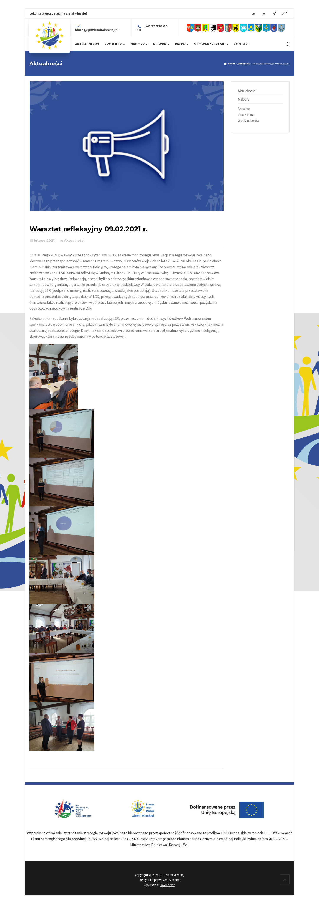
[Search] (287, 44)
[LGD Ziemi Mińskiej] (49, 36)
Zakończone (246, 115)
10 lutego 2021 (42, 240)
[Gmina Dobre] (213, 27)
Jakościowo (167, 885)
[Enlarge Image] (127, 146)
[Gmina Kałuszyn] (236, 27)
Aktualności (74, 240)
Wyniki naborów (248, 121)
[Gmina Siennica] (266, 27)
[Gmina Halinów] (220, 27)
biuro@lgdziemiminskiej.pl (96, 30)
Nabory (243, 99)
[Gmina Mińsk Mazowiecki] (251, 27)
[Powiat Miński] (190, 27)
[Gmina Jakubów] (228, 27)
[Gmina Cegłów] (198, 27)
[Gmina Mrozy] (258, 27)
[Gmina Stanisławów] (274, 27)
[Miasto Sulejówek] (281, 27)
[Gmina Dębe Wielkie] (205, 27)
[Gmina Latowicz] (243, 27)
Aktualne (244, 109)
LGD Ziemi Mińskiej (171, 875)
